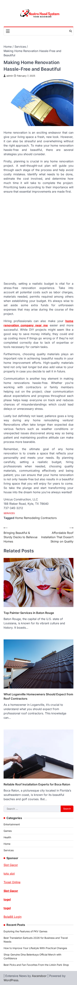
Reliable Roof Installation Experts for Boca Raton (37, 784)
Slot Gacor (11, 891)
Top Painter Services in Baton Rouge (29, 613)
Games (8, 830)
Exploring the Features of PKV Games (25, 931)
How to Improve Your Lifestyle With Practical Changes (35, 948)
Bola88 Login (12, 916)
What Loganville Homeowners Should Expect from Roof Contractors (38, 696)
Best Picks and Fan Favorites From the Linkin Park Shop (36, 964)
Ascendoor (39, 976)
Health (7, 837)
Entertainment (12, 824)
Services (9, 513)
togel (7, 899)
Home (7, 843)
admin (9, 75)
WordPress (11, 980)
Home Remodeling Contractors (36, 518)
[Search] (70, 31)
